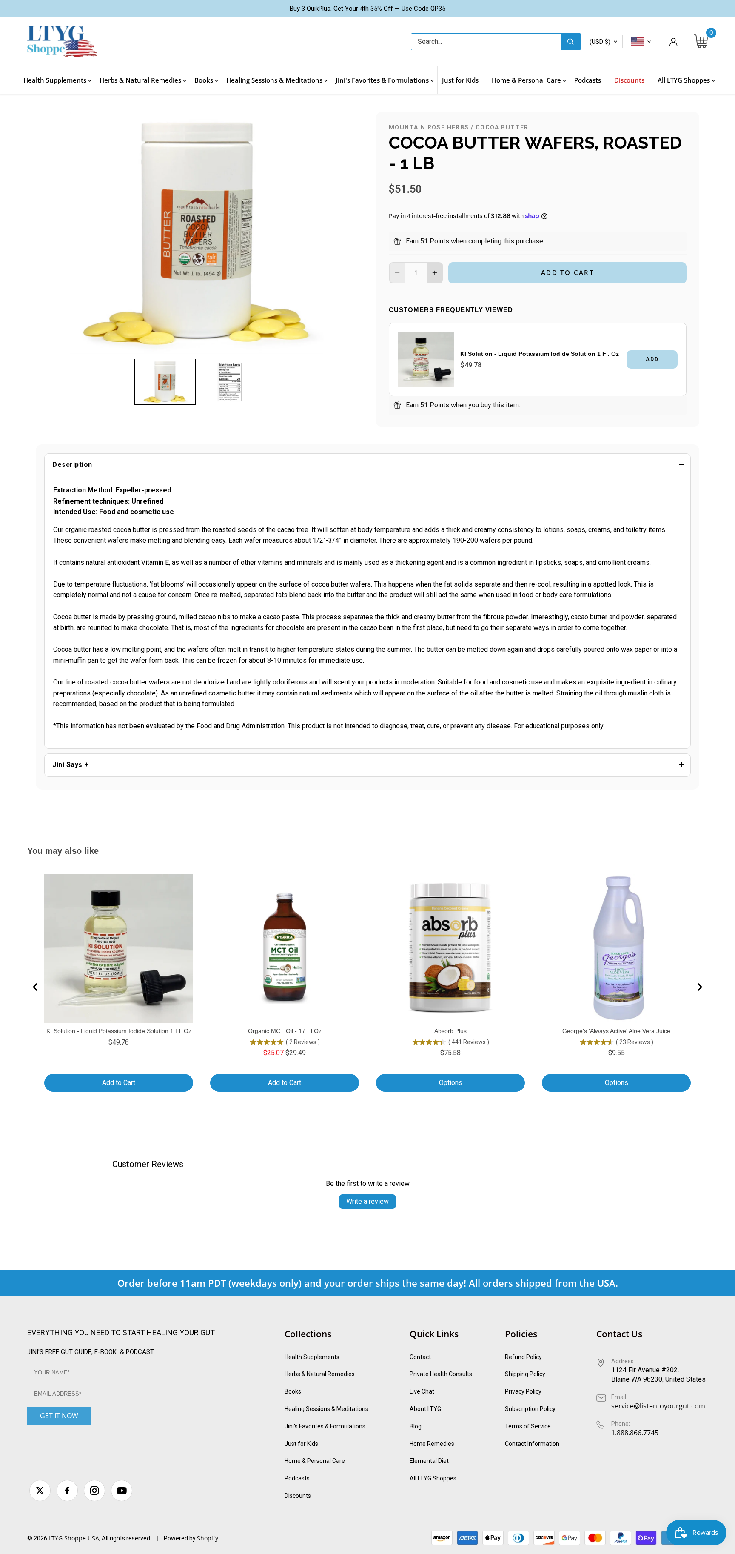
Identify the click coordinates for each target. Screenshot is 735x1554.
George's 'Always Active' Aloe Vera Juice (616, 1030)
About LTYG (425, 1408)
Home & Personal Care (315, 1460)
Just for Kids (301, 1443)
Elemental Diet (429, 1460)
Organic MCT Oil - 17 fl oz (285, 1030)
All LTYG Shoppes (433, 1478)
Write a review (367, 1201)
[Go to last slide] (35, 987)
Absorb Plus (450, 1030)
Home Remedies (432, 1443)
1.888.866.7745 (634, 1432)
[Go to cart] (701, 42)
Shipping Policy (525, 1374)
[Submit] (571, 42)
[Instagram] (94, 1490)
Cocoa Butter (502, 127)
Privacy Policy (523, 1391)
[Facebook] (67, 1490)
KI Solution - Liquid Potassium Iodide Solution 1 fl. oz (539, 353)
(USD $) (600, 42)
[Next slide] (699, 987)
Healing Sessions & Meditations (326, 1408)
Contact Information (532, 1443)
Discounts (298, 1495)
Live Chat (422, 1391)
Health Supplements (312, 1357)
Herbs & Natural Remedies (320, 1374)
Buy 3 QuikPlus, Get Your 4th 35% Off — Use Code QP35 (367, 8)
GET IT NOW (59, 1415)
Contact (420, 1357)
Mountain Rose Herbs (429, 127)
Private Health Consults (441, 1374)
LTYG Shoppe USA (73, 1538)
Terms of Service (528, 1426)
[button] (165, 382)
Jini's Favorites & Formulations (325, 1426)
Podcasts (297, 1478)
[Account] (673, 41)
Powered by (180, 1538)
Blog (416, 1426)
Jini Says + (70, 765)
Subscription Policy (530, 1408)
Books (293, 1391)
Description (72, 465)
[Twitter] (40, 1490)
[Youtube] (121, 1490)
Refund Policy (523, 1357)
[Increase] (435, 273)
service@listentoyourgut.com (658, 1406)
